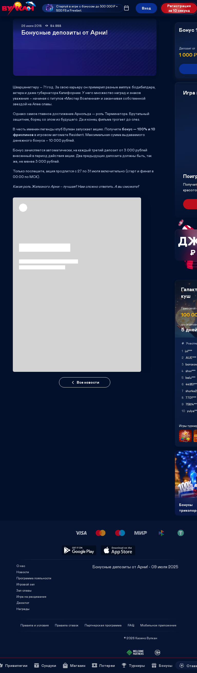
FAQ (131, 625)
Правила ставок (66, 625)
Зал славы (24, 590)
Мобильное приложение (158, 625)
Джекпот (22, 603)
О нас (20, 566)
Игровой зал (25, 584)
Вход (146, 8)
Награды (22, 609)
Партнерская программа (103, 625)
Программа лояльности (33, 578)
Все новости (88, 382)
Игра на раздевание (31, 596)
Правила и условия (35, 625)
